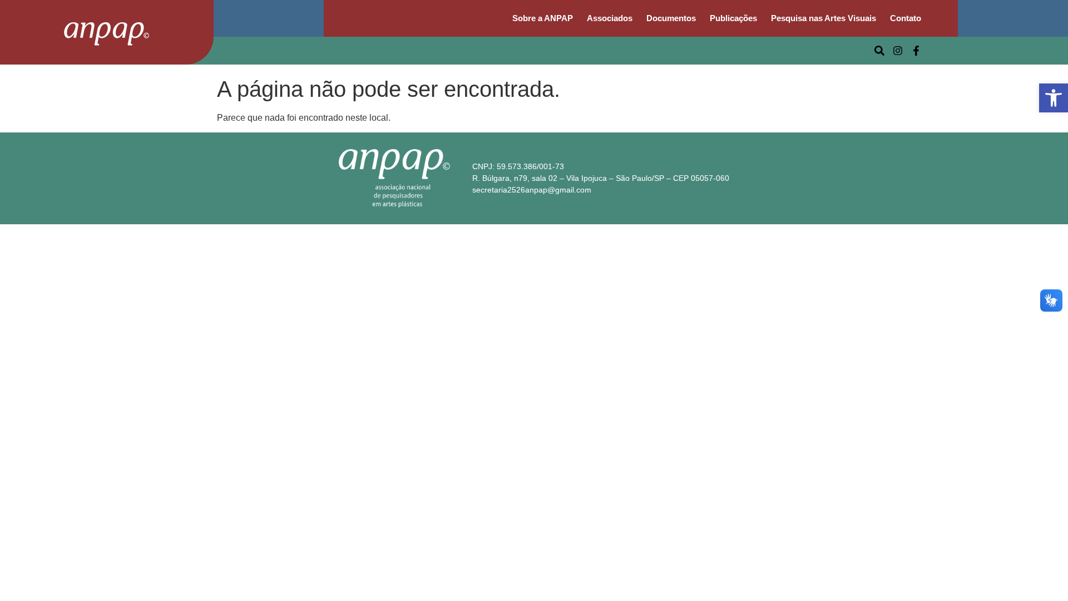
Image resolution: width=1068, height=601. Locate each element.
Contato (905, 18)
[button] (1053, 97)
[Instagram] (898, 51)
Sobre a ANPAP (542, 18)
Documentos (671, 18)
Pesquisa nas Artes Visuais (823, 18)
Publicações (733, 18)
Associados (609, 18)
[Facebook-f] (916, 51)
